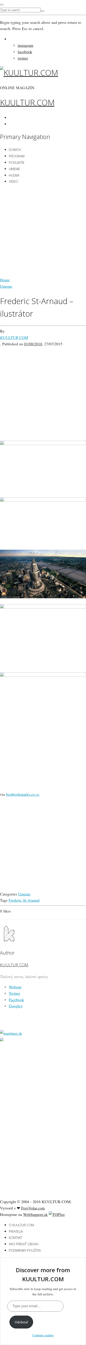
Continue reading (43, 1335)
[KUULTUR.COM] (29, 72)
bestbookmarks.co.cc (22, 794)
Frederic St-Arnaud (24, 900)
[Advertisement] (43, 231)
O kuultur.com (21, 1225)
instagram (25, 45)
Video (13, 181)
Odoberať (21, 1322)
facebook (25, 51)
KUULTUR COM (14, 337)
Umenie (14, 169)
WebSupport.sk (35, 1214)
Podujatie (16, 162)
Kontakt (15, 1237)
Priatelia (16, 1231)
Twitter (14, 993)
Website (15, 986)
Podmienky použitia (25, 1250)
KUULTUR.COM (27, 102)
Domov (15, 149)
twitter (23, 58)
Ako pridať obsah (23, 1244)
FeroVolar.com (33, 1208)
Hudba (14, 175)
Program (16, 156)
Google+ (16, 1005)
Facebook (16, 999)
